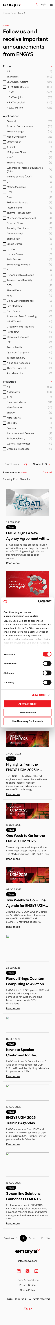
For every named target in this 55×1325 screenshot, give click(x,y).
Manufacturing (29, 407)
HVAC (29, 157)
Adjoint (29, 147)
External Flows (29, 223)
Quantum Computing (29, 352)
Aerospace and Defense (29, 433)
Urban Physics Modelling (29, 326)
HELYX (29, 92)
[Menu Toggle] (51, 4)
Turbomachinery (29, 357)
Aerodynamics (29, 373)
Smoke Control (29, 243)
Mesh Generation (29, 136)
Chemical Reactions (29, 337)
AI (29, 269)
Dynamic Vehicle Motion (29, 275)
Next (48, 1238)
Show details (39, 694)
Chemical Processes (29, 448)
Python (29, 249)
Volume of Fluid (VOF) (29, 176)
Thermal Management (29, 212)
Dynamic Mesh (29, 233)
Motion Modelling (29, 187)
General (29, 121)
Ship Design (29, 238)
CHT (29, 181)
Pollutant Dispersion (29, 202)
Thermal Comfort (29, 368)
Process (29, 428)
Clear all (47, 472)
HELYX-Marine (29, 107)
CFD (29, 285)
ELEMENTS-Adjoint (29, 81)
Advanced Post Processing (29, 316)
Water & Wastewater (29, 443)
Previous (9, 1238)
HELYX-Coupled (29, 102)
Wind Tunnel (29, 321)
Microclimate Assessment (29, 218)
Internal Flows (29, 207)
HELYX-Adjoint (29, 97)
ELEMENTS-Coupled (29, 87)
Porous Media (29, 347)
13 (42, 1238)
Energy (29, 412)
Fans (29, 295)
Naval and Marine (29, 402)
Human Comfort (29, 254)
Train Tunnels (29, 259)
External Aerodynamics (29, 126)
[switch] (44, 662)
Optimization (29, 142)
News (13, 13)
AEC (29, 397)
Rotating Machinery (29, 228)
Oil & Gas (29, 423)
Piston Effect (29, 290)
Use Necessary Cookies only (27, 721)
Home (6, 13)
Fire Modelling (29, 306)
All (29, 71)
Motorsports (29, 417)
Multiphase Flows (29, 152)
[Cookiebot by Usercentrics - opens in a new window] (38, 602)
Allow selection (27, 712)
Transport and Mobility (29, 280)
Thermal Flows (29, 162)
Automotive (29, 392)
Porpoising (29, 331)
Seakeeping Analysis (29, 264)
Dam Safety (29, 311)
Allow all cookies (27, 703)
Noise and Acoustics (29, 362)
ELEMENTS (29, 76)
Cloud (29, 197)
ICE (29, 342)
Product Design (29, 131)
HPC (29, 192)
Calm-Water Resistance (29, 300)
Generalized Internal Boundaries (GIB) (29, 169)
